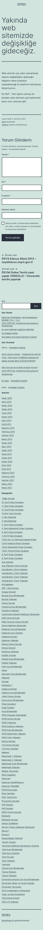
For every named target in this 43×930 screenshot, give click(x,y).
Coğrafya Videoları (10, 610)
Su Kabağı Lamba (10, 333)
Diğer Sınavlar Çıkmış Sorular (15, 622)
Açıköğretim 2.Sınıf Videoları (15, 573)
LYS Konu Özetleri (10, 749)
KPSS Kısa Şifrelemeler (12, 730)
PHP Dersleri (7, 805)
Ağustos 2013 (8, 428)
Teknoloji (6, 864)
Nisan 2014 (7, 405)
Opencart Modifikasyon (13, 782)
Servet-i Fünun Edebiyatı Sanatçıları (18, 827)
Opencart (6, 778)
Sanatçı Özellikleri (10, 823)
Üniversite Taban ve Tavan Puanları (18, 883)
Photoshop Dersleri (11, 801)
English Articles (9, 655)
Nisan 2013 (7, 443)
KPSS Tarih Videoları (11, 737)
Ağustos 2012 (8, 473)
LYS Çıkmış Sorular (10, 745)
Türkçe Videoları (9, 876)
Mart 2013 (6, 447)
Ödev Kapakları (9, 775)
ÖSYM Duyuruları (9, 790)
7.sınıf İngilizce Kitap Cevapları (16, 543)
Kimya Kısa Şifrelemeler (13, 700)
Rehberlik (6, 816)
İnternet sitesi (8, 209)
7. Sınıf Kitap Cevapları (12, 536)
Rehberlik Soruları (10, 820)
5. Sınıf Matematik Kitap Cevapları (17, 528)
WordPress (7, 920)
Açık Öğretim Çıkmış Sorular (15, 566)
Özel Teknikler (8, 793)
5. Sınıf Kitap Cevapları (12, 525)
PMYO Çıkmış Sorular (11, 812)
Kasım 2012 (7, 461)
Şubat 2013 (7, 450)
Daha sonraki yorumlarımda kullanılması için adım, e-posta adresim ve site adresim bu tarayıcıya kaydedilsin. (23, 226)
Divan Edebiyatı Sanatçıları (14, 625)
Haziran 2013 (8, 435)
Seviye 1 (5, 831)
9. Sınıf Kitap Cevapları (12, 558)
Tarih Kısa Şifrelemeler (12, 849)
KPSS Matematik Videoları (14, 734)
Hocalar (5, 681)
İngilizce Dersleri (9, 689)
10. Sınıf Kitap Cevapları (13, 502)
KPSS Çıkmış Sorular (11, 719)
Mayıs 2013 (7, 439)
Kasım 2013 (7, 417)
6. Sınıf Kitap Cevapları (12, 532)
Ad (4, 182)
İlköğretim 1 (7, 685)
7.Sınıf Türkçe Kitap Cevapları (15, 551)
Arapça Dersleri (9, 592)
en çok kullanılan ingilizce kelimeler (18, 329)
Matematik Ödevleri (11, 767)
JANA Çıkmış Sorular (11, 696)
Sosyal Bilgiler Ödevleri (12, 838)
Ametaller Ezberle (17, 347)
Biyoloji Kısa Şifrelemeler (13, 595)
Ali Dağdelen (7, 584)
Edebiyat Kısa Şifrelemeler (14, 629)
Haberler (5, 125)
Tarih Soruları (8, 857)
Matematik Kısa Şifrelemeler (15, 764)
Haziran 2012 (8, 480)
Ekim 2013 (6, 420)
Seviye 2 (5, 834)
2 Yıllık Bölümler (9, 517)
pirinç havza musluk (11, 354)
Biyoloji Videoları (9, 599)
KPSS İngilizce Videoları (12, 726)
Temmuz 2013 (8, 432)
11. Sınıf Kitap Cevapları (12, 506)
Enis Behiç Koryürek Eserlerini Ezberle (19, 337)
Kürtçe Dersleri (8, 741)
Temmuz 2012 (8, 476)
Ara (3, 301)
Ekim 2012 (6, 465)
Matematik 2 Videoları (12, 760)
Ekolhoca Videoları (10, 652)
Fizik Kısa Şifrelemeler (12, 666)
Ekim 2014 (6, 402)
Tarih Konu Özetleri (11, 853)
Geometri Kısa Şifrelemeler (14, 674)
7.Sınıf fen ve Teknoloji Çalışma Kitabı (19, 539)
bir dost (5, 381)
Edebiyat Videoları (10, 640)
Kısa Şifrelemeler (9, 711)
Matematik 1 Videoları (12, 756)
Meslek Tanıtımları (10, 771)
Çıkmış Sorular (8, 603)
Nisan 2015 (7, 398)
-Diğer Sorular (8, 498)
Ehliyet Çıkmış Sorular (12, 644)
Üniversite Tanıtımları (11, 887)
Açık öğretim (7, 562)
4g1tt (4, 122)
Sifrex (21, 4)
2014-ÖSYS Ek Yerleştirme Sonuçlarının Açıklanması (20, 324)
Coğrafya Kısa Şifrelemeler (14, 607)
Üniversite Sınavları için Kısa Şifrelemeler (20, 879)
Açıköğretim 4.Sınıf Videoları (15, 581)
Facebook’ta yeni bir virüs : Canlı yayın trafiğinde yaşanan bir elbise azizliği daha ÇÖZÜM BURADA (21, 357)
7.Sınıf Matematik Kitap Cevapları (17, 547)
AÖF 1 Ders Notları (10, 588)
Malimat (5, 752)
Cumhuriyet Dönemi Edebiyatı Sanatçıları (21, 614)
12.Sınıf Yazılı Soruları (11, 513)
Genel (4, 670)
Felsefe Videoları (9, 663)
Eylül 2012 (6, 469)
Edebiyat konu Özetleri (12, 633)
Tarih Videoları (8, 861)
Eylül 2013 (6, 424)
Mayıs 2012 (7, 484)
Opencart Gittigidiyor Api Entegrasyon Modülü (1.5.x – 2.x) (19, 318)
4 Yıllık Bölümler (9, 521)
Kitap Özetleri (8, 708)
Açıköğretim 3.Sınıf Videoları (15, 577)
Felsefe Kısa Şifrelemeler (13, 659)
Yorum (5, 154)
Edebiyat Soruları (9, 637)
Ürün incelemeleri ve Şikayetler (16, 890)
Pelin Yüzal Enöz (9, 797)
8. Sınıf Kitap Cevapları (12, 554)
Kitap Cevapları (9, 704)
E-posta (6, 196)
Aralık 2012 (7, 458)
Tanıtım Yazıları (9, 842)
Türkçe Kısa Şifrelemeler (13, 868)
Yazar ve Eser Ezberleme (13, 894)
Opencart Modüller (10, 786)
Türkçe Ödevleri (9, 872)
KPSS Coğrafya (9, 723)
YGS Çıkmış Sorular (10, 898)
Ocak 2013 (7, 454)
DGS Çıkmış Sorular (11, 618)
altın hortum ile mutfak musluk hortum (19, 367)
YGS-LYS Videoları (10, 902)
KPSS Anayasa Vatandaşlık (14, 715)
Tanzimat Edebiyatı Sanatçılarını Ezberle (20, 846)
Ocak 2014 (7, 413)
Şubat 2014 (7, 409)
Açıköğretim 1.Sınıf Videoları (14, 569)
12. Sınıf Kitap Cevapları (13, 510)
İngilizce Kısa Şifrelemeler (13, 693)
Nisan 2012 (7, 488)
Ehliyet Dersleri (9, 648)
